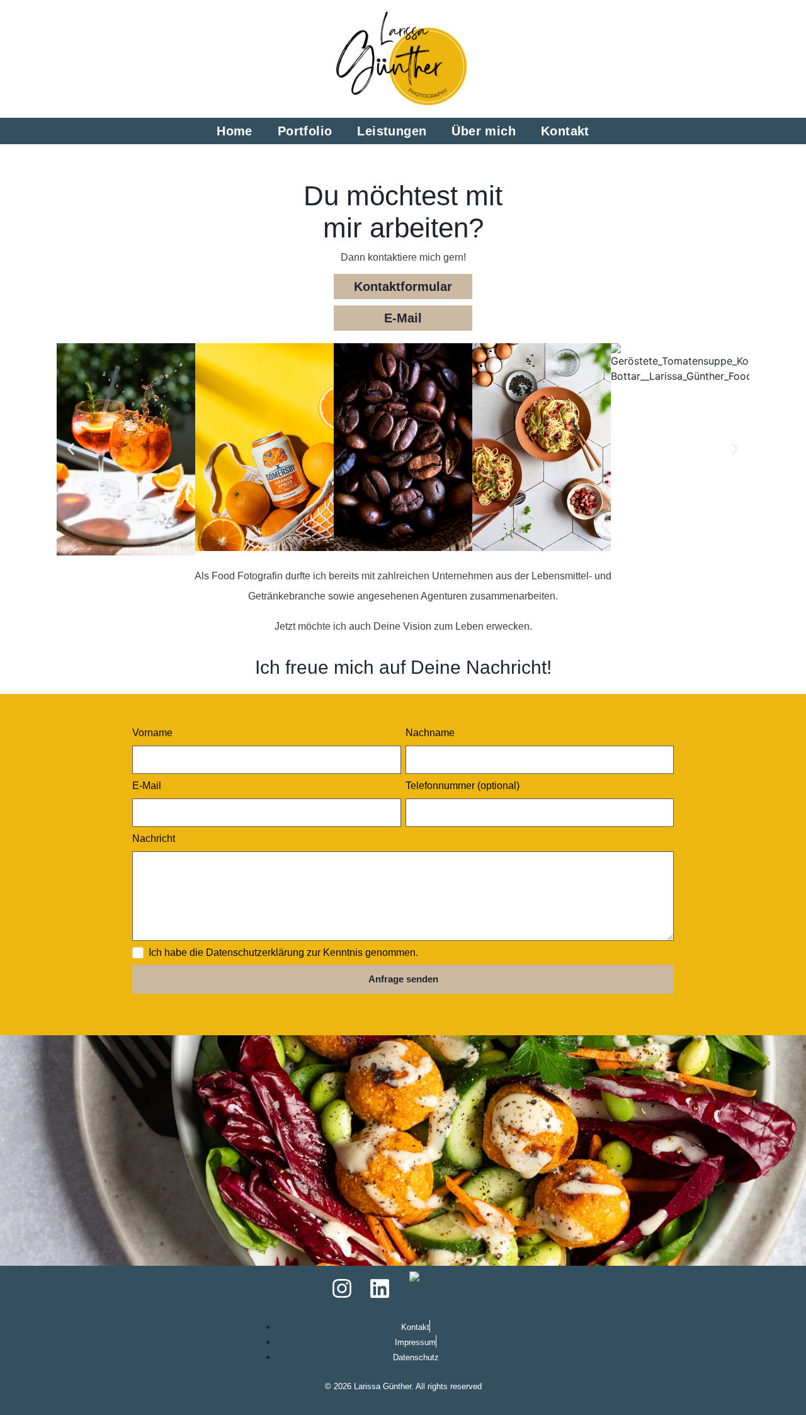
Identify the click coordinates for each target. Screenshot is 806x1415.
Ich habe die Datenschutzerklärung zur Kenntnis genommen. (283, 952)
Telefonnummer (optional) (462, 785)
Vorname (152, 732)
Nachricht (153, 838)
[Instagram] (342, 1288)
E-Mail (146, 785)
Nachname (430, 732)
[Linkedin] (380, 1288)
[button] (71, 449)
